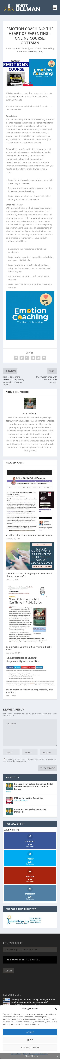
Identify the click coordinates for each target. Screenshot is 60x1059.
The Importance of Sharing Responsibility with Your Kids (29, 691)
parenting (32, 51)
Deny (30, 1040)
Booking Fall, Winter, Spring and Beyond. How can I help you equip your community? (33, 1000)
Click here (22, 96)
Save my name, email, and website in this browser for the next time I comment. (29, 760)
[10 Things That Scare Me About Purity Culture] (30, 500)
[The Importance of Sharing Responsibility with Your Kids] (30, 671)
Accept (30, 1032)
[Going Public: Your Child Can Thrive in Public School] (30, 613)
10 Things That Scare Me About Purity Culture (29, 535)
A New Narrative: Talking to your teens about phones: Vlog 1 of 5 (29, 574)
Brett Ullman (21, 48)
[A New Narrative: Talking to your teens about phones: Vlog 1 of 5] (30, 556)
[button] (55, 1008)
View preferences (30, 1047)
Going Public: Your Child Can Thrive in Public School (29, 648)
